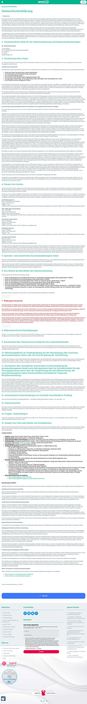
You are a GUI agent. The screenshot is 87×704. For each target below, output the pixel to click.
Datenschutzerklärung (9, 656)
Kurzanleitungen (7, 618)
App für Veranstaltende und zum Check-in (10, 621)
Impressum (6, 653)
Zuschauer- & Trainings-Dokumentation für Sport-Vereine (76, 617)
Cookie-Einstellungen (25, 442)
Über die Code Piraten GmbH (11, 648)
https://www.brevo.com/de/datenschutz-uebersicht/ (19, 574)
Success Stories (7, 634)
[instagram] (36, 613)
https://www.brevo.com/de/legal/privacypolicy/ (18, 576)
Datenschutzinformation (31, 648)
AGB (4, 658)
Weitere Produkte (8, 651)
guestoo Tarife (7, 632)
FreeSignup (83, 2)
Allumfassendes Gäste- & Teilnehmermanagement (74, 613)
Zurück (44, 596)
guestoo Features (8, 629)
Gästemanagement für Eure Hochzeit (75, 627)
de (44, 701)
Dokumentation (7, 615)
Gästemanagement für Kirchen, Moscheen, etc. (74, 638)
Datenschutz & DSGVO (9, 627)
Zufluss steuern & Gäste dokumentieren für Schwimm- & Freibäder (75, 622)
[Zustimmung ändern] (3, 699)
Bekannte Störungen (8, 637)
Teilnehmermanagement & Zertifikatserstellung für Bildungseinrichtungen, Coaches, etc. (76, 633)
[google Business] (25, 613)
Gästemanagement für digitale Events (76, 652)
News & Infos (6, 613)
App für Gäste (7, 624)
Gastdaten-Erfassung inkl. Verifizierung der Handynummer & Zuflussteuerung (75, 647)
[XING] (32, 613)
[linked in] (29, 613)
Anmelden (41, 651)
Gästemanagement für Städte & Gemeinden (76, 642)
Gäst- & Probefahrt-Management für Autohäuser (75, 656)
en (46, 701)
